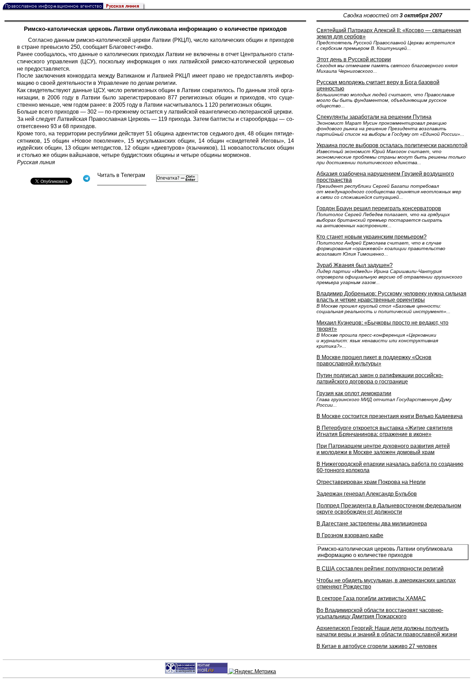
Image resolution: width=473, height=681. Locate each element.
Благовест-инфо (130, 47)
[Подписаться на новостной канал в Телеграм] (121, 183)
